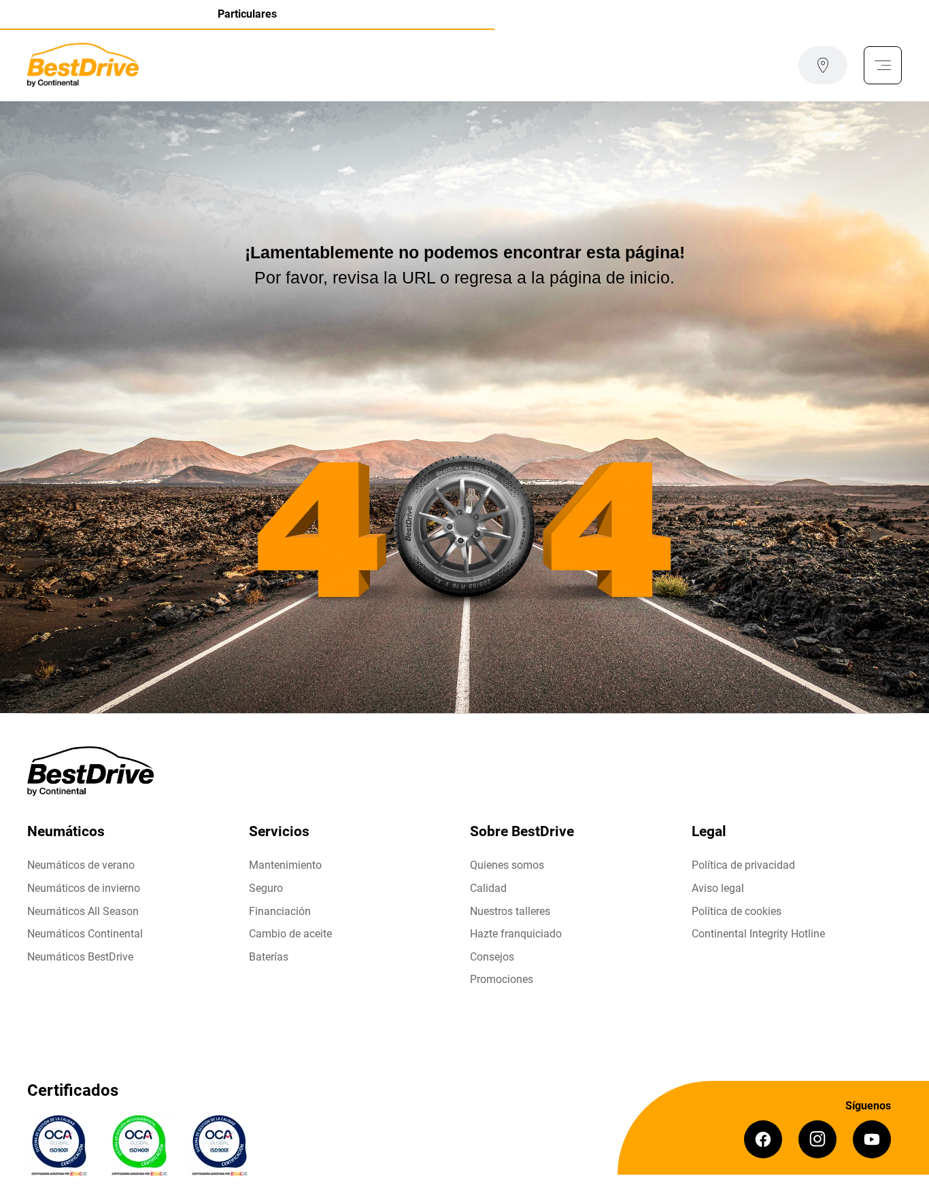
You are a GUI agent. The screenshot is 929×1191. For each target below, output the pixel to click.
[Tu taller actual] (822, 65)
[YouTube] (872, 1139)
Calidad (488, 888)
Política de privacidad (743, 865)
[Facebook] (763, 1139)
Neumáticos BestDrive (80, 956)
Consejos (492, 956)
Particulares (247, 13)
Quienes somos (507, 865)
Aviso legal (718, 888)
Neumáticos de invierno (83, 888)
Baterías (268, 956)
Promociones (501, 979)
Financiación (280, 911)
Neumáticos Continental (85, 933)
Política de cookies (736, 911)
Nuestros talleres (510, 911)
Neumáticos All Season (83, 911)
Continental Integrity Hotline (758, 933)
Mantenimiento (285, 865)
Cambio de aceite (290, 933)
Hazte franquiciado (516, 933)
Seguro (266, 888)
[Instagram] (817, 1139)
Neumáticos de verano (81, 865)
